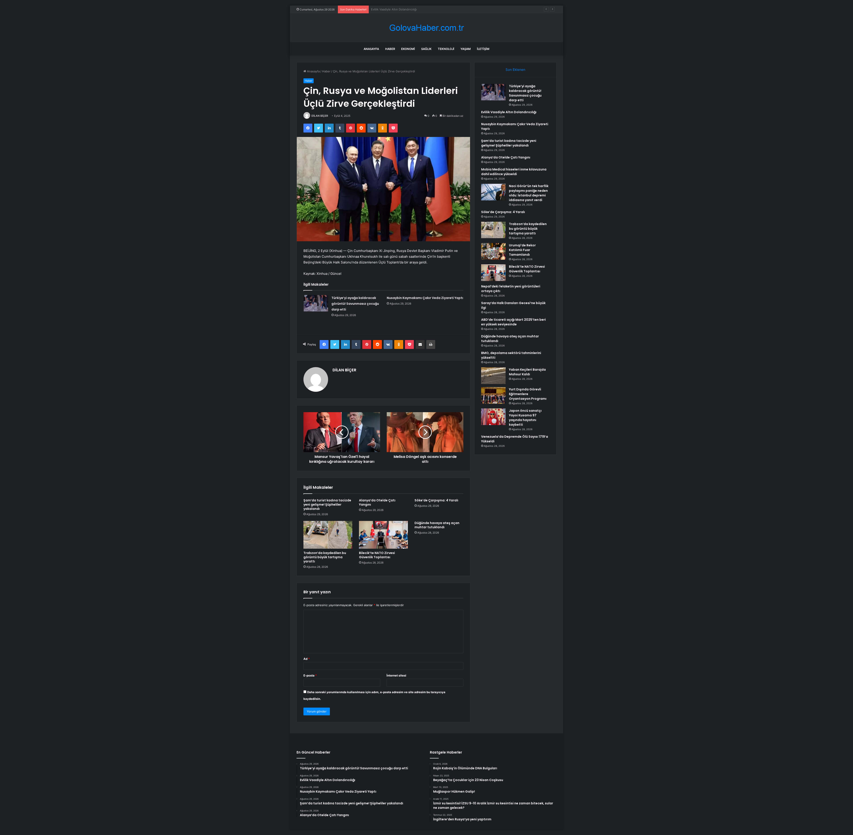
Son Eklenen (515, 69)
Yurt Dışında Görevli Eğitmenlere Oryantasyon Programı (527, 394)
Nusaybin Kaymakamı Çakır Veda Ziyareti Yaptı (402, 9)
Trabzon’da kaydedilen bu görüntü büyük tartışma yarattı (324, 557)
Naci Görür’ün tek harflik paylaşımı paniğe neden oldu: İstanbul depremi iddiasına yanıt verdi (528, 193)
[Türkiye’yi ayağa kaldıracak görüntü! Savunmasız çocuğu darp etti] (316, 303)
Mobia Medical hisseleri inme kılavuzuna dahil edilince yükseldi (513, 171)
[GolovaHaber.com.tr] (426, 27)
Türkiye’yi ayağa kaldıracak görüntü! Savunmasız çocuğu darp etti (355, 304)
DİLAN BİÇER (319, 115)
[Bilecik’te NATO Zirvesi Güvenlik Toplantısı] (383, 534)
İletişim (483, 49)
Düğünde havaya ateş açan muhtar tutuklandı (437, 525)
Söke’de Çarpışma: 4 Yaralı (436, 500)
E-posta (310, 675)
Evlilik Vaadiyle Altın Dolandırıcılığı (508, 112)
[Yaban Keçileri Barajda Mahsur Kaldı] (493, 375)
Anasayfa (371, 49)
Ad (306, 659)
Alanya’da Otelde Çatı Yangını (377, 502)
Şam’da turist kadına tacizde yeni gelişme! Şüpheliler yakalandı (327, 504)
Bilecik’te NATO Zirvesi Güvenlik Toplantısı (377, 555)
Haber (390, 49)
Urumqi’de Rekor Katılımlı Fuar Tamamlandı (522, 250)
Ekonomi (408, 49)
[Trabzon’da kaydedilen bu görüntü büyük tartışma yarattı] (327, 534)
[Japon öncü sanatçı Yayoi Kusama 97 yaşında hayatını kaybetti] (493, 416)
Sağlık (426, 49)
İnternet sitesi (396, 675)
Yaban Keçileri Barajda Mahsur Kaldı (527, 371)
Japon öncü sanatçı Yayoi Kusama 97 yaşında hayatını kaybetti (525, 417)
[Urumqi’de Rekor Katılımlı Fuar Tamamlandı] (493, 251)
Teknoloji (446, 49)
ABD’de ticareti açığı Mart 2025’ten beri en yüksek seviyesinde (513, 321)
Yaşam (465, 49)
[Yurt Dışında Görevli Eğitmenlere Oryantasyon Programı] (493, 395)
